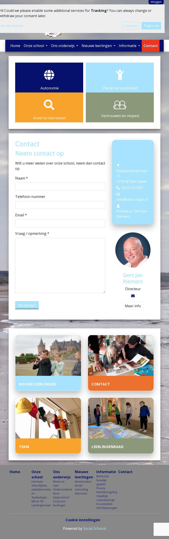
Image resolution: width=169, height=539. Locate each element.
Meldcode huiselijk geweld (102, 480)
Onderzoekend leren (60, 491)
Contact (150, 45)
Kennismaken (82, 481)
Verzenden (27, 305)
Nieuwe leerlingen (97, 45)
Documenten (104, 504)
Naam (21, 178)
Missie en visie (58, 483)
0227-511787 (132, 187)
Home (15, 45)
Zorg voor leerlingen (59, 503)
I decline (130, 25)
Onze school (34, 45)
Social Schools (94, 528)
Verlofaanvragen (104, 508)
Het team (37, 481)
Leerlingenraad (39, 505)
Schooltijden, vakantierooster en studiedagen (39, 491)
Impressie (81, 493)
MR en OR (37, 501)
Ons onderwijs (63, 45)
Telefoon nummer (30, 196)
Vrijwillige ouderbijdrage (104, 498)
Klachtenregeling (104, 492)
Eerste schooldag (81, 487)
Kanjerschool (60, 497)
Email (21, 215)
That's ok (151, 25)
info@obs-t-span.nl (132, 199)
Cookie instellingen (83, 519)
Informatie (128, 45)
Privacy (100, 488)
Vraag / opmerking (32, 233)
